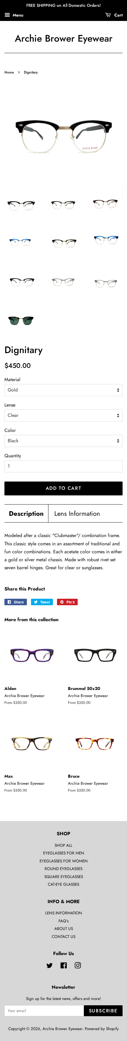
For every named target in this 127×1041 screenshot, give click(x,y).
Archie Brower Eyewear (64, 38)
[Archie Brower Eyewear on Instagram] (77, 967)
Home (9, 72)
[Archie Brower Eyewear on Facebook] (63, 967)
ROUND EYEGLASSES (63, 869)
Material (12, 379)
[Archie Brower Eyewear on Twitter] (49, 967)
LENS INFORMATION (63, 913)
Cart (118, 15)
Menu (17, 15)
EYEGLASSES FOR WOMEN (64, 861)
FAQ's (63, 921)
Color (10, 430)
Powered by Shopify (102, 1029)
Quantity (12, 455)
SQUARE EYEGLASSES (63, 877)
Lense (9, 405)
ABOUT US (63, 928)
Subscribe (103, 1010)
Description (26, 513)
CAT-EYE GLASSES (63, 884)
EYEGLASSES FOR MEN (63, 853)
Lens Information (77, 513)
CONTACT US (63, 936)
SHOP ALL (63, 845)
